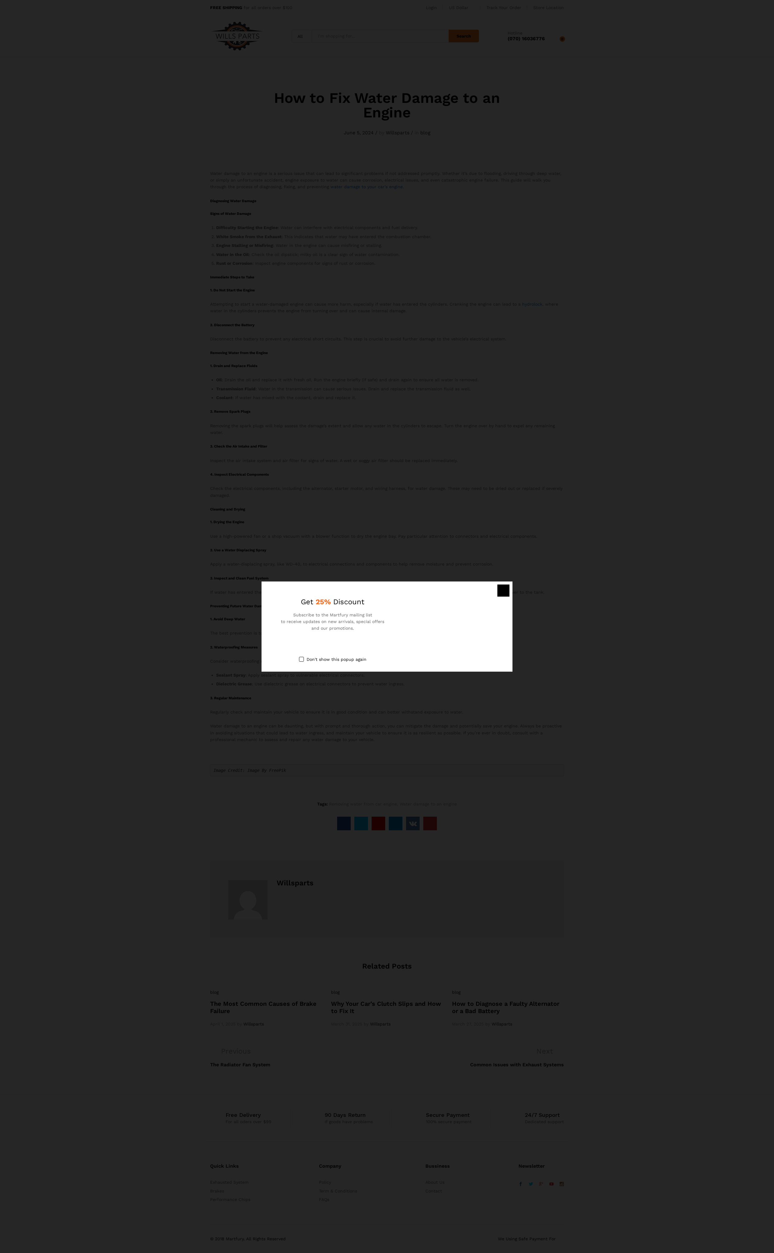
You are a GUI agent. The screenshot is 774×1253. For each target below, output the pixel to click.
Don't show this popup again (336, 659)
